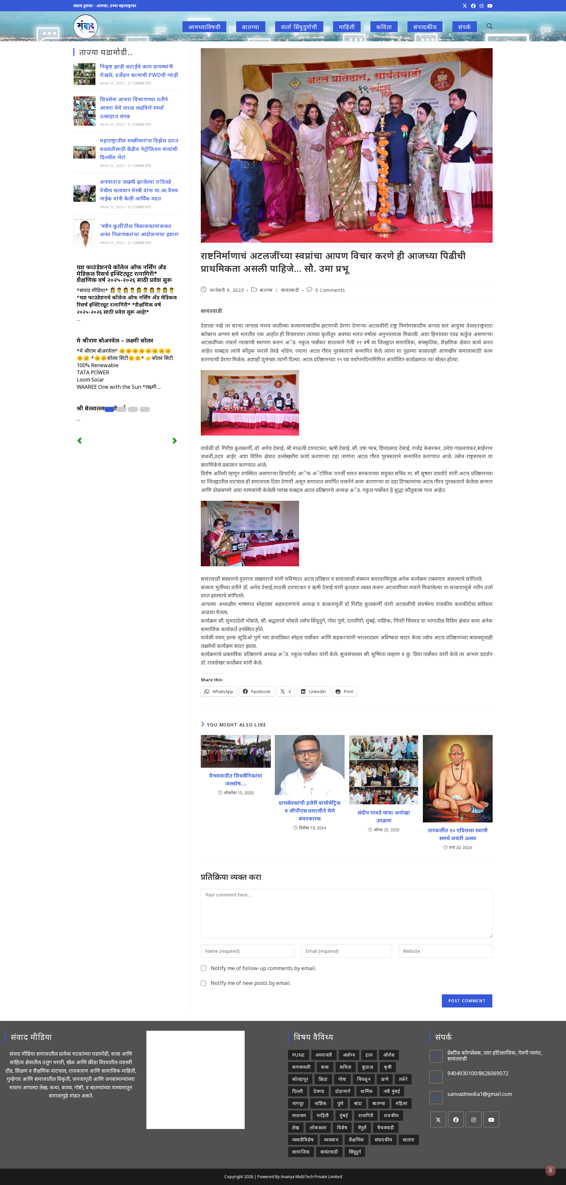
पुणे (340, 1103)
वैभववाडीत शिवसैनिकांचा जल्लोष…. (235, 779)
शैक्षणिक (356, 1140)
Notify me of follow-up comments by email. (263, 968)
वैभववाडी (385, 1127)
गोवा (342, 1079)
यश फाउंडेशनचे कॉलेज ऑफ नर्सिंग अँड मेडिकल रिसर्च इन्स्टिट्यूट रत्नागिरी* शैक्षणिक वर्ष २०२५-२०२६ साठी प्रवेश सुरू (124, 273)
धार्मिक (367, 1091)
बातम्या (266, 290)
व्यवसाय (331, 1140)
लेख (295, 1127)
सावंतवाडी (290, 290)
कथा (325, 1067)
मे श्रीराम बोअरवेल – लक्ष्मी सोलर (115, 340)
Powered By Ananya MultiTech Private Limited (299, 1176)
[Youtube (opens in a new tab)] (489, 6)
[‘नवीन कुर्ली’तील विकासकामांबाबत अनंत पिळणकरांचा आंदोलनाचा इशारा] (84, 233)
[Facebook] (456, 1119)
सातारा (409, 1140)
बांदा (358, 1103)
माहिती (323, 1115)
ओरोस (388, 1055)
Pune (298, 1055)
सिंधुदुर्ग (355, 1152)
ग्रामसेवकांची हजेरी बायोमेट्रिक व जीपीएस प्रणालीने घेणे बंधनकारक (310, 810)
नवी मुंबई (392, 1091)
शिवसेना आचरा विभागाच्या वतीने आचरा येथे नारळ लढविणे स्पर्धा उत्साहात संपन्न (134, 108)
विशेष (342, 1127)
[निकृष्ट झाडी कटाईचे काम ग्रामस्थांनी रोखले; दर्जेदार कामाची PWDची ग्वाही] (84, 74)
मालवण (299, 1115)
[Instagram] (473, 1119)
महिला (401, 1103)
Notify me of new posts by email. (251, 983)
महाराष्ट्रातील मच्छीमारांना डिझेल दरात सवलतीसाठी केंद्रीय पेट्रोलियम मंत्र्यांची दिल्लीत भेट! (139, 149)
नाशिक (320, 1103)
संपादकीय (383, 1140)
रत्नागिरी (365, 1115)
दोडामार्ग (342, 1091)
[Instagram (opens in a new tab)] (481, 6)
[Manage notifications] (550, 1170)
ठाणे (384, 1079)
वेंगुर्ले (362, 1127)
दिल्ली (297, 1091)
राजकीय (391, 1115)
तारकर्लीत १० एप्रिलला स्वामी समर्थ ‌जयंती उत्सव (458, 834)
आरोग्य (349, 1055)
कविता (345, 1067)
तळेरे (403, 1079)
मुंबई (344, 1115)
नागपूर (298, 1103)
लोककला (318, 1127)
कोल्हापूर (300, 1079)
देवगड (319, 1091)
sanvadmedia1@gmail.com (479, 1094)
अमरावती (323, 1055)
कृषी (388, 1067)
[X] (438, 1119)
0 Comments (330, 290)
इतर (369, 1055)
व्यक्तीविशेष (302, 1140)
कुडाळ (367, 1067)
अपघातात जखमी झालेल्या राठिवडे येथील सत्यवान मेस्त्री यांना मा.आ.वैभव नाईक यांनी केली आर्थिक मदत (139, 190)
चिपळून (364, 1079)
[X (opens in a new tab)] (465, 6)
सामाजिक (301, 1152)
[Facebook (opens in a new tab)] (473, 6)
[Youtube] (491, 1119)
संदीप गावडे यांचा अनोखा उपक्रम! (384, 816)
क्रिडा (323, 1079)
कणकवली (301, 1067)
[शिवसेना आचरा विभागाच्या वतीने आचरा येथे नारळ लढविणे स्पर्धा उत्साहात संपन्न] (84, 111)
